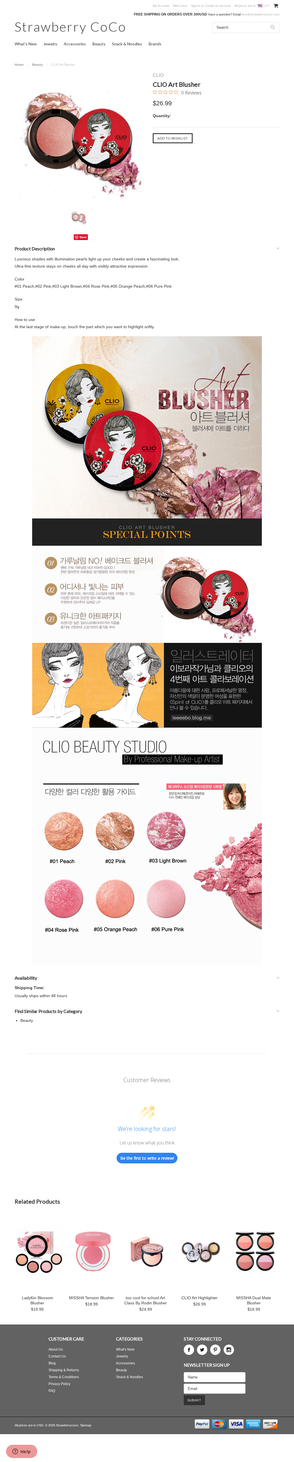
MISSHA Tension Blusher (91, 1297)
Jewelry (50, 43)
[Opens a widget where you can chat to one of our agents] (21, 1452)
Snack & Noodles (127, 43)
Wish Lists (180, 5)
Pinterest (215, 1350)
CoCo (70, 26)
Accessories (75, 43)
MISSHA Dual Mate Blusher (253, 1300)
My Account (161, 5)
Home (19, 64)
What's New (26, 43)
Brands (155, 43)
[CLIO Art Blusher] (81, 138)
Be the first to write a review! (147, 1158)
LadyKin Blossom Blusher (37, 1300)
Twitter (202, 1350)
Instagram (229, 1350)
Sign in (195, 5)
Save (83, 237)
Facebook (189, 1350)
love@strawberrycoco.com (260, 14)
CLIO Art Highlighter (199, 1297)
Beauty (98, 43)
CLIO (158, 75)
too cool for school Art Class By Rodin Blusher (145, 1300)
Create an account (218, 5)
